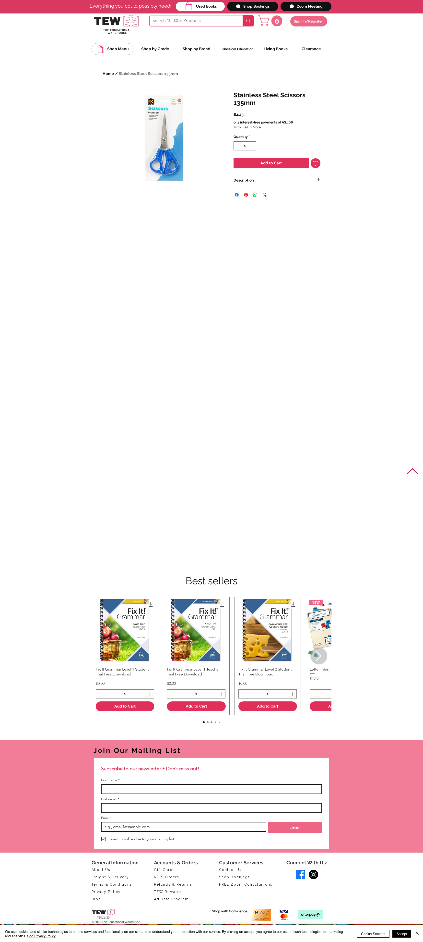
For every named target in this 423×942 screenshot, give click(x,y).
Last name (110, 799)
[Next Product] (318, 656)
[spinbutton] (244, 146)
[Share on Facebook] (237, 195)
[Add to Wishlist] (315, 163)
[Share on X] (265, 195)
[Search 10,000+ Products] (248, 20)
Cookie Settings (373, 933)
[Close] (417, 933)
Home (108, 73)
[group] (211, 656)
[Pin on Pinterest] (246, 195)
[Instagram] (313, 874)
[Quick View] (125, 630)
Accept (402, 933)
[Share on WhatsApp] (255, 195)
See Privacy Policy (41, 935)
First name (110, 780)
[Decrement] (237, 146)
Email (106, 818)
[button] (271, 20)
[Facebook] (300, 874)
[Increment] (252, 146)
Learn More (271, 127)
